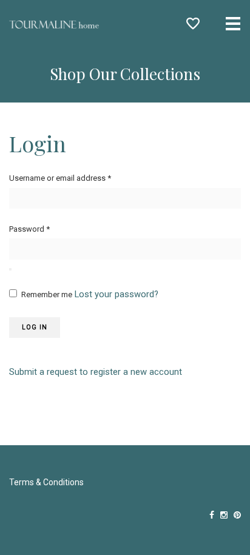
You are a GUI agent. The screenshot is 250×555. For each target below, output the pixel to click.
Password (29, 229)
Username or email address (60, 178)
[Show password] (10, 269)
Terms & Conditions (46, 482)
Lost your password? (116, 294)
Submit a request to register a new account (95, 371)
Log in (34, 327)
